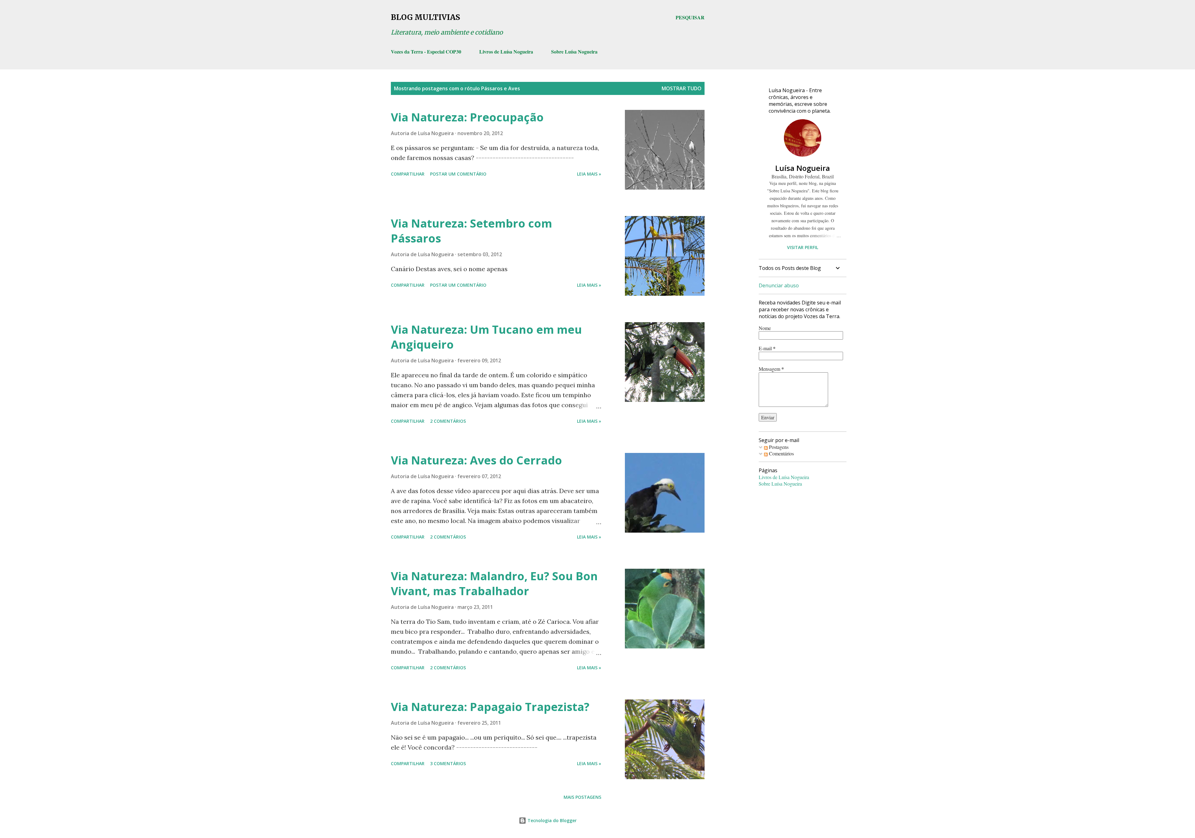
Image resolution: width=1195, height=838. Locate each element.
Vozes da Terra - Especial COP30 (426, 51)
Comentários (781, 453)
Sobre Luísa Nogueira (574, 51)
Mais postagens (582, 797)
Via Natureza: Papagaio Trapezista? (490, 706)
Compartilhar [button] (407, 174)
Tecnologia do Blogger (551, 820)
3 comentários (448, 763)
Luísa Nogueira (802, 168)
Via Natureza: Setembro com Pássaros (471, 231)
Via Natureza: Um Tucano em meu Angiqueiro (486, 337)
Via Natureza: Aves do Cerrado (476, 460)
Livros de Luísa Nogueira (506, 51)
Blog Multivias (425, 17)
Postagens (778, 447)
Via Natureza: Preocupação (467, 117)
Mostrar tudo (681, 88)
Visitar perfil (802, 247)
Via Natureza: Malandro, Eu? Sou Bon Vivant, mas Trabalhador (494, 583)
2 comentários (448, 421)
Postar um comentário (458, 174)
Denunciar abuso (779, 285)
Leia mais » (589, 174)
